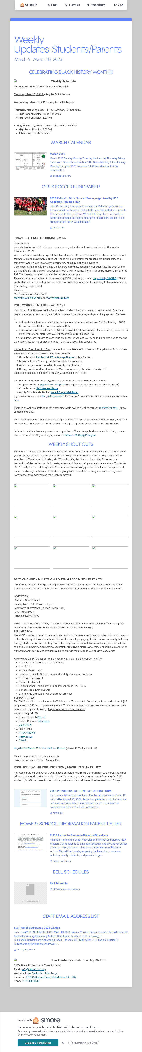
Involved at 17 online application (55, 357)
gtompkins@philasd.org (27, 297)
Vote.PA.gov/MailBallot (64, 392)
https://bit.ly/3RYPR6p (105, 278)
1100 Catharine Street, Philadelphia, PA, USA (51, 977)
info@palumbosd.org (34, 969)
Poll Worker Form (47, 388)
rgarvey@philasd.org (57, 297)
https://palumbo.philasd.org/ (41, 973)
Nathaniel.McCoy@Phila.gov (79, 435)
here (16, 400)
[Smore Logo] (29, 5)
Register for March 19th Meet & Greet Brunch (39, 748)
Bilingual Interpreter (52, 396)
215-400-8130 (31, 981)
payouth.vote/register (52, 384)
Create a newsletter (38, 1042)
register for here (108, 408)
